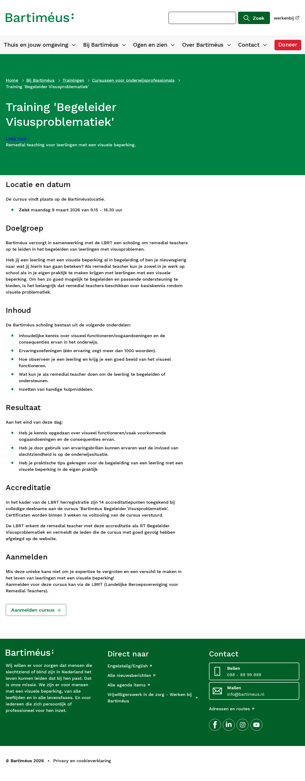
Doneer (289, 45)
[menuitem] (39, 45)
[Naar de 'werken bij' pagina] (40, 18)
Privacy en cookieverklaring (82, 760)
